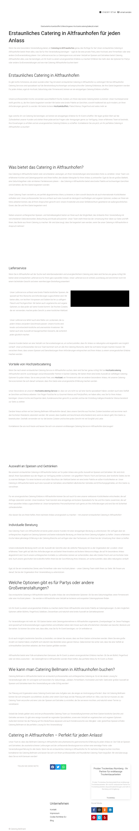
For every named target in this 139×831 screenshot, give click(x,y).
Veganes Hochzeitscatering (76, 26)
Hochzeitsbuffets (61, 106)
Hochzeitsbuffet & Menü (57, 26)
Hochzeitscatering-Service (46, 391)
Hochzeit (59, 377)
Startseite (44, 26)
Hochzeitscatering (113, 370)
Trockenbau (111, 798)
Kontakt (95, 26)
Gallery (89, 26)
